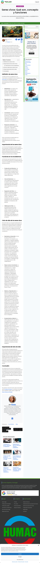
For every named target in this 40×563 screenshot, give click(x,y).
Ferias (26, 66)
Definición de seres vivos (9, 61)
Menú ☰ (37, 1)
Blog (17, 424)
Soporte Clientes (17, 507)
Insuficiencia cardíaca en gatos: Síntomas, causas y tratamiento (17, 469)
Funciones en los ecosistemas (12, 65)
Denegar (20, 556)
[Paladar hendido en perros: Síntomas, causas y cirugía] (7, 450)
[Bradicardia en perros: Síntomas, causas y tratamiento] (17, 438)
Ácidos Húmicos (26, 501)
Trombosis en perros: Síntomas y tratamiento (7, 445)
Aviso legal (26, 561)
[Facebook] (16, 39)
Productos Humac (8, 389)
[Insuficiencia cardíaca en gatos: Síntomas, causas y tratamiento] (17, 462)
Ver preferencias (20, 559)
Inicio (2, 23)
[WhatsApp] (21, 42)
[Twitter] (19, 39)
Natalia (8, 41)
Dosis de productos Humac (28, 505)
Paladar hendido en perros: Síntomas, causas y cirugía (7, 457)
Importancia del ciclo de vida (10, 69)
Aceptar (20, 553)
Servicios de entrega (6, 509)
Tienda (15, 501)
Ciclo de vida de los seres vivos (11, 67)
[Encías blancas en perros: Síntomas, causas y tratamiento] (17, 450)
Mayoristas (25, 509)
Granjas (26, 67)
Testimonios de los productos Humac (30, 503)
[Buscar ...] (37, 27)
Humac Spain (31, 51)
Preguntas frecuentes (27, 507)
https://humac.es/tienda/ (7, 392)
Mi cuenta (16, 503)
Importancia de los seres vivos (10, 63)
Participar (31, 53)
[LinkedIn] (21, 39)
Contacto (25, 511)
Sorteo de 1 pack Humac (31, 42)
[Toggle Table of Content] (17, 60)
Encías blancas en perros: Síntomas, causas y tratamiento (17, 457)
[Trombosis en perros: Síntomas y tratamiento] (7, 438)
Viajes (26, 74)
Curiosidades (20, 6)
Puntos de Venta (17, 505)
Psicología (27, 69)
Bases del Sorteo (5, 511)
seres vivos (4, 79)
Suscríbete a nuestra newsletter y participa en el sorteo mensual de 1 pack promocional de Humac (31, 47)
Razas (26, 70)
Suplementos (27, 73)
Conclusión (6, 71)
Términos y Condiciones (6, 507)
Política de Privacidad (21, 561)
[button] (38, 545)
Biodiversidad (28, 62)
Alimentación (27, 61)
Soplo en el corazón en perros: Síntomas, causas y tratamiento (7, 470)
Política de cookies (15, 561)
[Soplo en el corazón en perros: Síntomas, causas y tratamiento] (7, 462)
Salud (26, 71)
